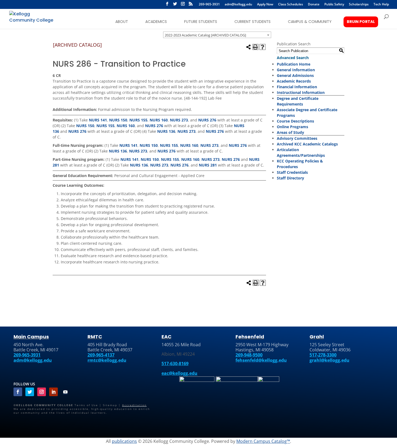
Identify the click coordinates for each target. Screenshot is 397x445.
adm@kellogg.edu (238, 4)
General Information (296, 69)
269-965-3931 (209, 4)
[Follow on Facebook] (18, 392)
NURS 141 (98, 120)
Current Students (252, 21)
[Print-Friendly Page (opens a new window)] (255, 47)
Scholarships (359, 4)
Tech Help (381, 4)
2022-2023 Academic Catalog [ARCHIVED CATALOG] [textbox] (205, 35)
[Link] (196, 381)
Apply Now (265, 4)
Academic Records (294, 81)
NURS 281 (208, 165)
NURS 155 (138, 120)
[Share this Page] (248, 47)
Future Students (200, 21)
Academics (156, 21)
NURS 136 (166, 131)
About (121, 21)
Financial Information (297, 86)
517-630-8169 (175, 363)
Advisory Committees (297, 138)
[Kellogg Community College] (32, 18)
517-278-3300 (323, 355)
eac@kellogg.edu (179, 373)
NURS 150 (118, 120)
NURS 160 (159, 120)
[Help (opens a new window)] (262, 47)
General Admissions (295, 75)
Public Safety (334, 4)
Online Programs (292, 126)
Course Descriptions (295, 121)
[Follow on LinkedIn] (53, 392)
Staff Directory (290, 178)
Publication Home (293, 64)
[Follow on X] (175, 5)
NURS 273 (179, 120)
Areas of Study (290, 132)
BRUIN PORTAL (361, 21)
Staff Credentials (292, 172)
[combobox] (217, 35)
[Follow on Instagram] (41, 392)
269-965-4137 (101, 355)
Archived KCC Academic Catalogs (307, 144)
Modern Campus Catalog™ (263, 441)
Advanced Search (293, 57)
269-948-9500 (249, 355)
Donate (313, 4)
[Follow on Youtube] (65, 392)
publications (124, 441)
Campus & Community (310, 21)
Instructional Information (301, 92)
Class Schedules (290, 4)
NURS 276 (207, 120)
